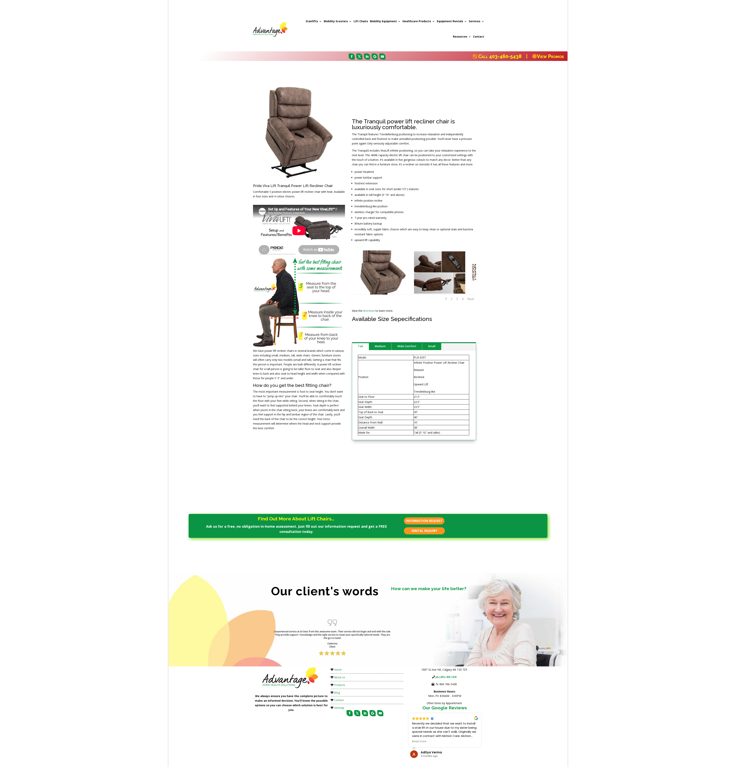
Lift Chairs (361, 21)
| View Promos (544, 56)
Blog (337, 692)
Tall (360, 346)
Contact (478, 36)
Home (338, 669)
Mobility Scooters (336, 21)
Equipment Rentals (450, 21)
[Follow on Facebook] (352, 56)
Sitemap (339, 708)
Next (470, 299)
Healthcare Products (416, 21)
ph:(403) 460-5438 (446, 677)
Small (431, 346)
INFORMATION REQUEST (424, 521)
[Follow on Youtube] (382, 56)
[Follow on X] (359, 56)
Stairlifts (312, 21)
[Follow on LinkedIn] (367, 56)
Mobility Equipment (383, 21)
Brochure (369, 311)
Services (474, 21)
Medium (380, 346)
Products (339, 685)
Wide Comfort (406, 346)
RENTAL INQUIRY (424, 531)
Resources (460, 36)
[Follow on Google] (375, 56)
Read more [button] (419, 741)
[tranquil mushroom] (383, 293)
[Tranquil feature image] (445, 293)
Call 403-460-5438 (501, 56)
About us (339, 677)
